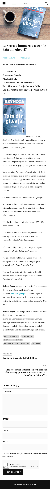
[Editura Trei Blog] (25, 3)
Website (7, 442)
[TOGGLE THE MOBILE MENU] (4, 3)
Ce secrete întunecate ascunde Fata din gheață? (24, 47)
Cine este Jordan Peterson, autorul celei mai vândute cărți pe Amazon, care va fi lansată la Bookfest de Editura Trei (26, 372)
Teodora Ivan (9, 58)
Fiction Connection (13, 340)
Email (6, 430)
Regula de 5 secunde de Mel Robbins (20, 358)
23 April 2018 (24, 58)
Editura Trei (27, 336)
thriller (36, 343)
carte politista (11, 336)
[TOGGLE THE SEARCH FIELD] (46, 3)
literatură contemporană (16, 343)
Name (6, 419)
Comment (8, 391)
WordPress (30, 484)
